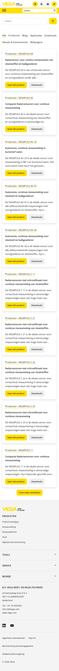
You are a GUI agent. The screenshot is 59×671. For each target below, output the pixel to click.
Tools (6, 554)
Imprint (32, 638)
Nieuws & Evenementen (15, 42)
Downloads (50, 35)
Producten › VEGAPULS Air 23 (21, 141)
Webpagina (36, 42)
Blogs (25, 35)
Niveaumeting (9, 527)
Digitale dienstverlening (13, 542)
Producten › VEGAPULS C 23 (20, 406)
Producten (14, 35)
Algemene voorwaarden (13, 638)
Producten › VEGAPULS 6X (19, 53)
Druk (4, 537)
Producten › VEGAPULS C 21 (20, 318)
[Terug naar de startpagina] (13, 509)
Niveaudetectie (9, 532)
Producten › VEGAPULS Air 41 (21, 186)
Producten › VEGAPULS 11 (19, 450)
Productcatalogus (10, 521)
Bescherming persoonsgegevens (17, 646)
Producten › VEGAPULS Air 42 (21, 230)
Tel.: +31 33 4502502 (12, 605)
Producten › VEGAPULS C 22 (20, 362)
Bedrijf (6, 576)
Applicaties (36, 35)
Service (6, 565)
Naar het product (15, 85)
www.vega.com (9, 612)
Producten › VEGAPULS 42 (19, 97)
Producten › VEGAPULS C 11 (20, 274)
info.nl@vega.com (10, 609)
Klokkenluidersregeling (13, 654)
